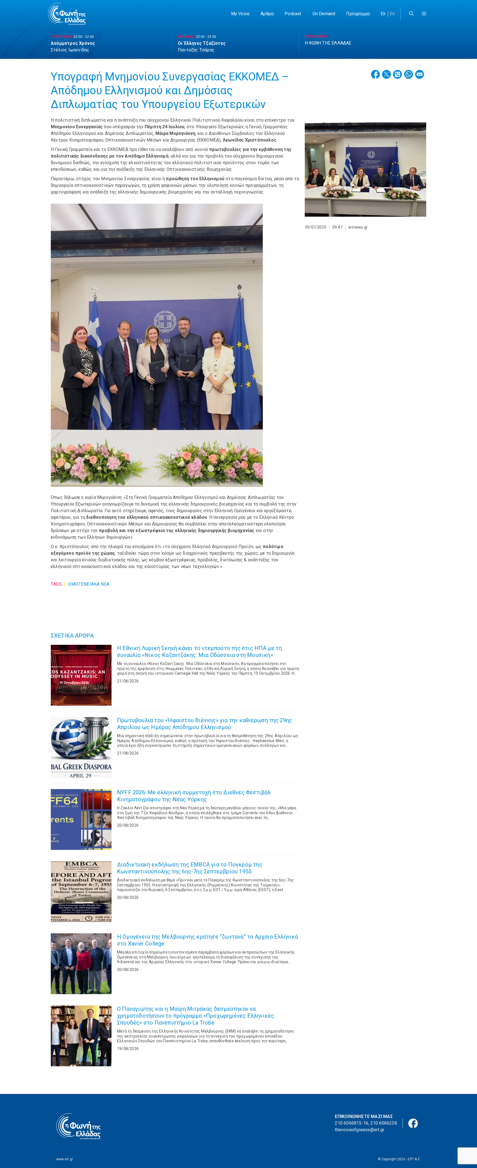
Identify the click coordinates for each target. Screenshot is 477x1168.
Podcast (293, 13)
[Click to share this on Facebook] (375, 74)
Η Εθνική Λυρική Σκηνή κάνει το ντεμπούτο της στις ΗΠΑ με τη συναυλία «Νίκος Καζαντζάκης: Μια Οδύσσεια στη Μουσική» (199, 651)
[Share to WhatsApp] (408, 74)
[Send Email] (419, 74)
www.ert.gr (64, 1159)
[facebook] (413, 1122)
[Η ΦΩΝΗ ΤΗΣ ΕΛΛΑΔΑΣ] (67, 14)
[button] (424, 14)
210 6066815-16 (351, 1123)
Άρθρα (267, 13)
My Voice (240, 13)
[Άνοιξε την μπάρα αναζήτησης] (411, 14)
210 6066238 (383, 1123)
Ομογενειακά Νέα (89, 584)
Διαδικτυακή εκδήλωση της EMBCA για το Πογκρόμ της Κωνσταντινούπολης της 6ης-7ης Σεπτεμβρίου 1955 (189, 868)
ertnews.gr (358, 227)
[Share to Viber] (397, 74)
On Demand (323, 13)
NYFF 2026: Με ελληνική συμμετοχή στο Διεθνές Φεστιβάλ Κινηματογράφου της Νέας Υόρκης (194, 796)
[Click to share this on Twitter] (386, 74)
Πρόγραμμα (358, 13)
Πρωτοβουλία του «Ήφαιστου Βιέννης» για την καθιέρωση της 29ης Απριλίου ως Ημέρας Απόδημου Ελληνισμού (204, 723)
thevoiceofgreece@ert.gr (359, 1129)
